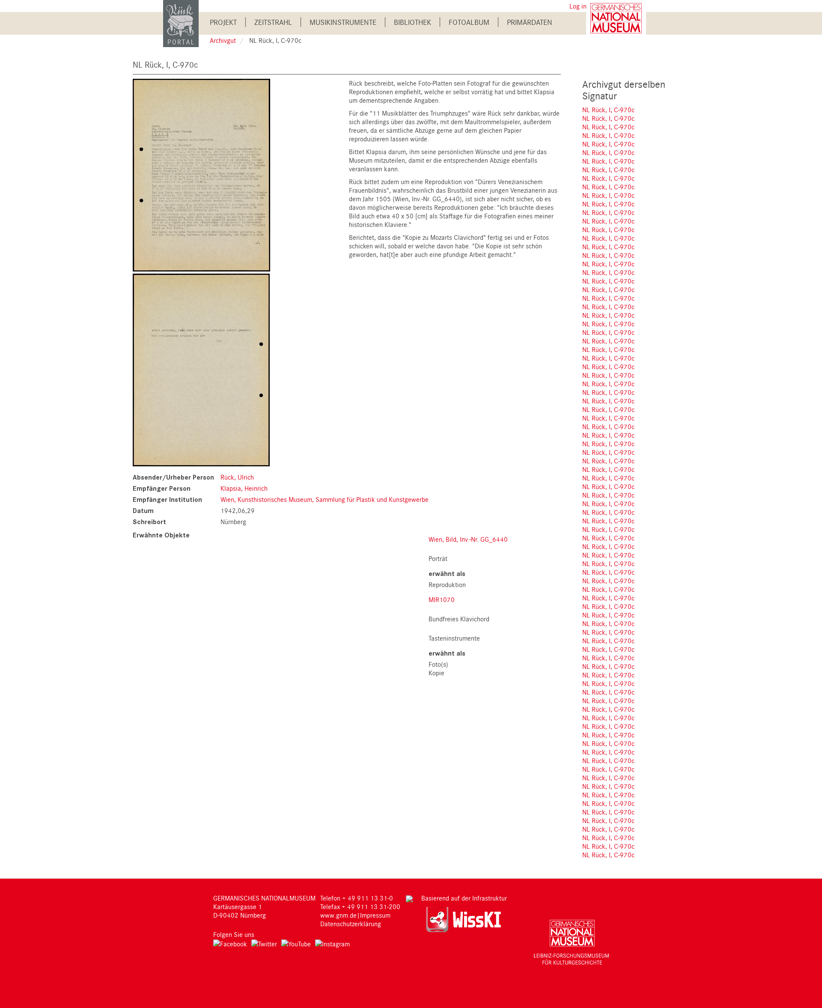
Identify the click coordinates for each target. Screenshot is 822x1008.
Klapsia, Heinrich (244, 488)
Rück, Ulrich (237, 477)
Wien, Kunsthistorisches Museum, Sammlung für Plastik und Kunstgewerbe (324, 499)
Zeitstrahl (273, 22)
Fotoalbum (469, 22)
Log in (578, 6)
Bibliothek (412, 22)
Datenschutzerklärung (350, 923)
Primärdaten (529, 22)
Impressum (375, 915)
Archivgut (223, 40)
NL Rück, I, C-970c (608, 109)
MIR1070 (442, 599)
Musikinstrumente (343, 22)
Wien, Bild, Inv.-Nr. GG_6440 (468, 539)
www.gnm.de (338, 915)
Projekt (223, 22)
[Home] (181, 22)
